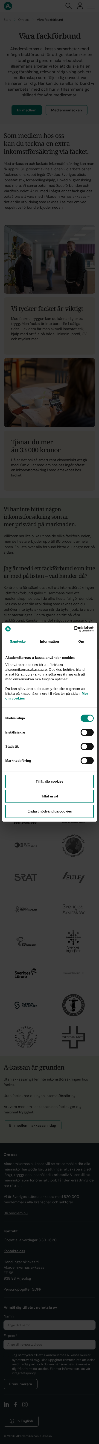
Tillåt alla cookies (49, 781)
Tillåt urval (49, 796)
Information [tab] (49, 641)
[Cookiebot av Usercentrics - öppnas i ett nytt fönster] (73, 629)
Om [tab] (81, 641)
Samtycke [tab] (18, 641)
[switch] (87, 732)
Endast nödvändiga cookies (49, 811)
